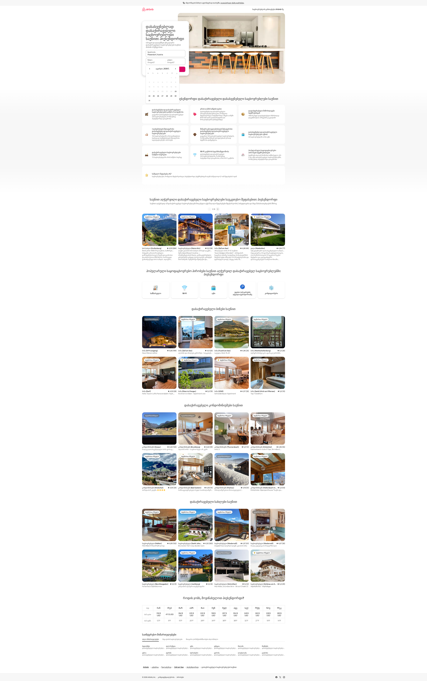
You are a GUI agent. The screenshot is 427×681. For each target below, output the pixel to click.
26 (158, 96)
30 (175, 96)
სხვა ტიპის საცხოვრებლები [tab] (172, 639)
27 (162, 96)
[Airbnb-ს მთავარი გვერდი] (147, 9)
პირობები (180, 677)
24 (149, 96)
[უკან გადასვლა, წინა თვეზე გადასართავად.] (149, 68)
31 (149, 101)
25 (154, 96)
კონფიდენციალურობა (166, 677)
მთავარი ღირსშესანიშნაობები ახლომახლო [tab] (202, 639)
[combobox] (166, 54)
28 (167, 96)
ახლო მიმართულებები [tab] (150, 639)
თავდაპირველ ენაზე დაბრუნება (232, 3)
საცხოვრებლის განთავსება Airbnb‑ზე (268, 9)
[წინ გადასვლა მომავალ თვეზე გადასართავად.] (175, 68)
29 (171, 96)
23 (175, 91)
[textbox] (156, 62)
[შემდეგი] (217, 209)
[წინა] (209, 209)
